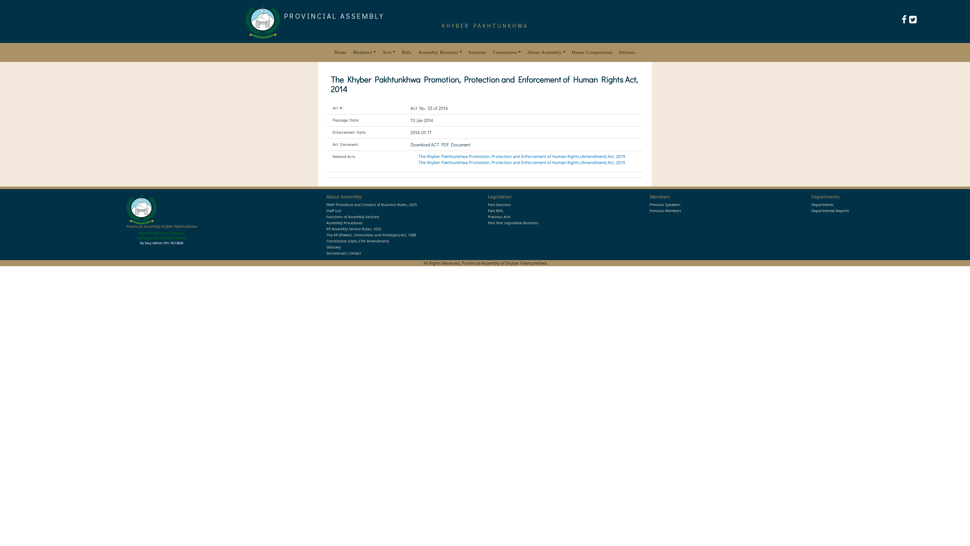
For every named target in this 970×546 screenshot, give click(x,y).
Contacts (179, 238)
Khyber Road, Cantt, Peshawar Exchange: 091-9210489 (160, 235)
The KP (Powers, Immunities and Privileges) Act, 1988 (371, 235)
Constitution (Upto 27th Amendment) (357, 241)
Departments (822, 204)
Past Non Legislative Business (513, 222)
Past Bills (495, 210)
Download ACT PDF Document (440, 145)
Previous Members (665, 210)
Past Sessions (499, 204)
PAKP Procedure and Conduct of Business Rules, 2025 (371, 204)
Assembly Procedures (344, 222)
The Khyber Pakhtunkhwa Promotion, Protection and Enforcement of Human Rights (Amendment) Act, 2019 (522, 156)
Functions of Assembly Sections (352, 216)
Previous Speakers (665, 204)
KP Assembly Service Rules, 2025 (353, 228)
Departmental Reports (830, 210)
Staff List (333, 210)
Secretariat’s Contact (343, 253)
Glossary (333, 247)
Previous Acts (499, 216)
